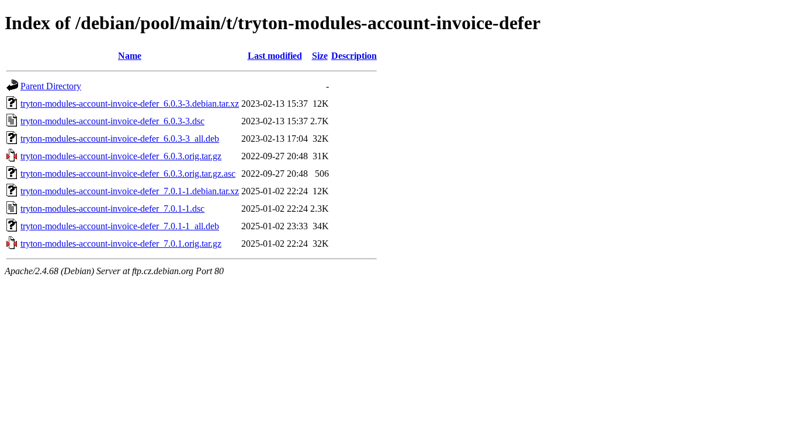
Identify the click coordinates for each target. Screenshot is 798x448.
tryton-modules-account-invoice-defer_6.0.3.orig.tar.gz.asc (127, 173)
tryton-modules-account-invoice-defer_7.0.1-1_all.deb (119, 226)
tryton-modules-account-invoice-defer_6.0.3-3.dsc (112, 121)
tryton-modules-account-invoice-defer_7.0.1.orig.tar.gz (120, 244)
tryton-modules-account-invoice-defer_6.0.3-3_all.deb (119, 139)
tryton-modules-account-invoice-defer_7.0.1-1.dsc (112, 209)
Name (129, 56)
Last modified (275, 56)
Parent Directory (50, 86)
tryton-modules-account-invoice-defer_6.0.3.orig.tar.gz (120, 156)
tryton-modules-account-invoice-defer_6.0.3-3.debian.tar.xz (129, 103)
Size (320, 56)
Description (354, 56)
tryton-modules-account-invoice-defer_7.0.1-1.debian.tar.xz (129, 191)
